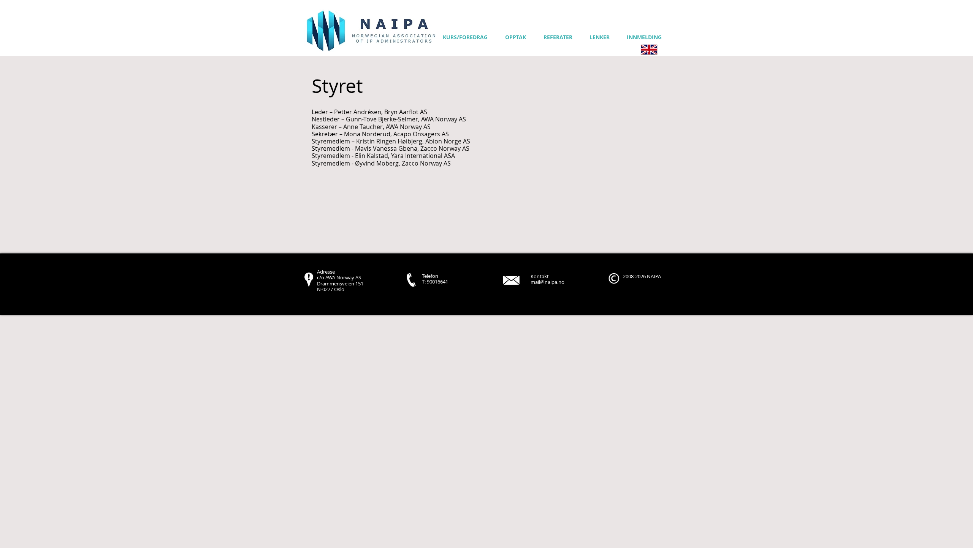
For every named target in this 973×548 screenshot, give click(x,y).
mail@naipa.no (547, 282)
